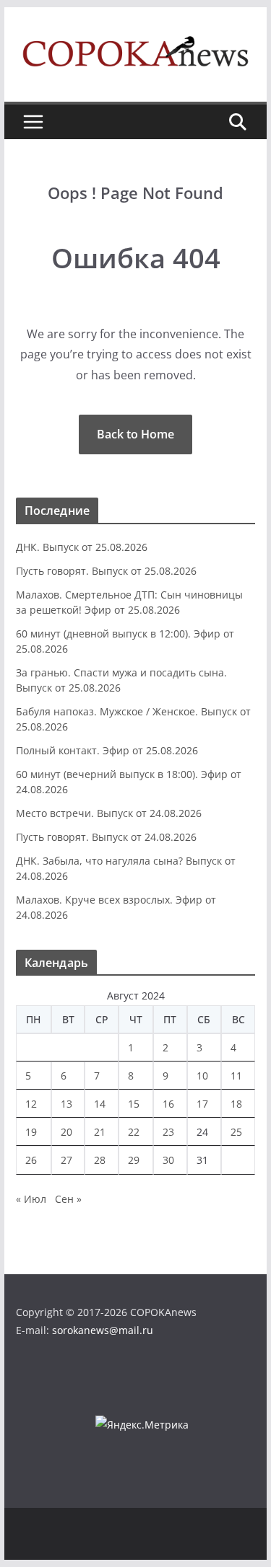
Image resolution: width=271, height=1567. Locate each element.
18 (236, 1104)
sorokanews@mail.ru (102, 1330)
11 (236, 1075)
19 (31, 1132)
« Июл (31, 1199)
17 (202, 1104)
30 (168, 1160)
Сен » (68, 1199)
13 (66, 1104)
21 (100, 1132)
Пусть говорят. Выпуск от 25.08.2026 (106, 571)
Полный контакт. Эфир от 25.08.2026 (107, 750)
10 (202, 1075)
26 (31, 1160)
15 (133, 1104)
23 (168, 1132)
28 (100, 1160)
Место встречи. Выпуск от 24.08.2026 (109, 813)
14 (100, 1104)
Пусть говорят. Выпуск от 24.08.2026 (106, 837)
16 (168, 1104)
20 (66, 1132)
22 (133, 1132)
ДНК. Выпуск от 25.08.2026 (81, 547)
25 (236, 1132)
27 (66, 1160)
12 (31, 1104)
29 (133, 1160)
